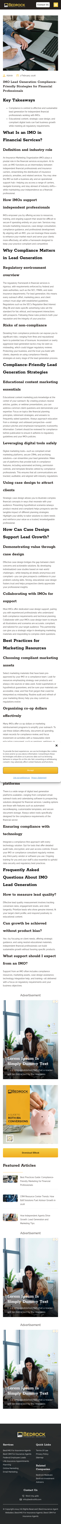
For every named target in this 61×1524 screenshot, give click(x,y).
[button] (56, 745)
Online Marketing (11, 1468)
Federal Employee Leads (14, 1457)
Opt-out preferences (21, 778)
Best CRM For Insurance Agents (17, 1454)
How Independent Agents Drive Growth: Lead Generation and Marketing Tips (35, 1219)
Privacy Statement (38, 778)
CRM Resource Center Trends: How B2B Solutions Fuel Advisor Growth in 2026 (38, 1200)
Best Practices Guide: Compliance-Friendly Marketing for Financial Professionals (37, 1181)
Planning (7, 1465)
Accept (30, 770)
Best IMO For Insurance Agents (17, 1450)
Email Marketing (10, 1472)
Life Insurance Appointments (16, 1461)
